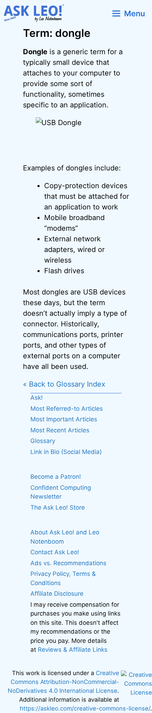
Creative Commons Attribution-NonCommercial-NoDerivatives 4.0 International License (63, 681)
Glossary (42, 440)
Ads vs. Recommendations (68, 563)
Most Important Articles (63, 419)
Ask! (36, 397)
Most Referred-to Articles (66, 408)
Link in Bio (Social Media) (66, 451)
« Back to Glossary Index (64, 384)
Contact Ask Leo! (54, 552)
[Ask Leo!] (37, 13)
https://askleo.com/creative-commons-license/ (85, 708)
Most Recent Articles (59, 430)
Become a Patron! (55, 476)
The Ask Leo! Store (57, 507)
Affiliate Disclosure (56, 593)
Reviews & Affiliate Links (72, 649)
